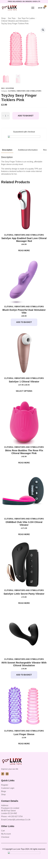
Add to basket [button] (24, 322)
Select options (24, 391)
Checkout (5, 837)
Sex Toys (11, 18)
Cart (3, 831)
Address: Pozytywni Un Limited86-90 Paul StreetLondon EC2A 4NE (10, 809)
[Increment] (8, 115)
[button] (43, 29)
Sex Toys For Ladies (26, 18)
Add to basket (25, 116)
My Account (6, 834)
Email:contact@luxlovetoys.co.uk (15, 820)
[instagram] (7, 773)
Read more (24, 251)
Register (4, 785)
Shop (3, 18)
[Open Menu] (32, 7)
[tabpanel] (24, 165)
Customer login (7, 788)
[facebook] (2, 773)
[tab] (7, 150)
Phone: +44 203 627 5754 (12, 816)
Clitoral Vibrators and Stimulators (14, 21)
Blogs (3, 791)
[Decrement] (3, 115)
